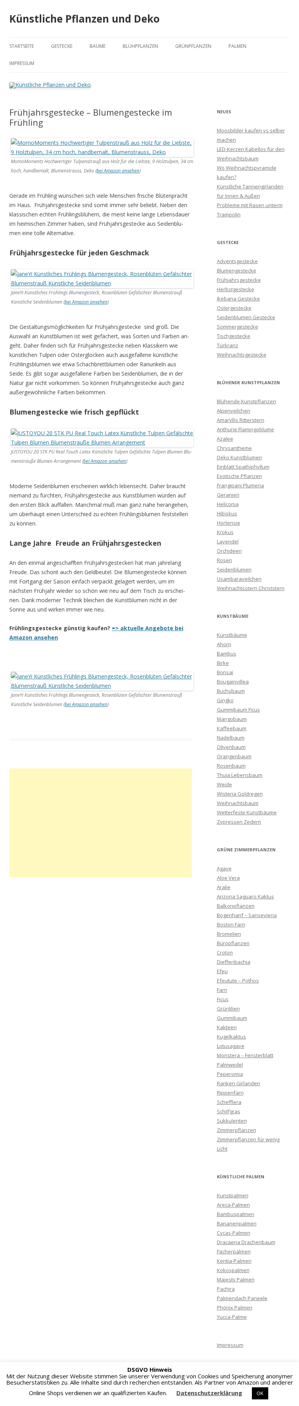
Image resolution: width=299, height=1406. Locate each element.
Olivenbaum (231, 746)
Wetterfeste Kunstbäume (247, 812)
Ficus (223, 999)
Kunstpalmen (232, 1195)
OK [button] (260, 1393)
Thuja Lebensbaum (239, 775)
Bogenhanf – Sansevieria (247, 915)
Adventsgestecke (237, 261)
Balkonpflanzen (236, 905)
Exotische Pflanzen (239, 476)
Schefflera (229, 1101)
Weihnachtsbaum (238, 803)
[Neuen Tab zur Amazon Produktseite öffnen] (102, 152)
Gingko (225, 700)
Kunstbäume (232, 634)
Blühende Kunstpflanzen (246, 401)
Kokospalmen (233, 1270)
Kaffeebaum (231, 728)
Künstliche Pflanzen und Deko (84, 19)
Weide (224, 784)
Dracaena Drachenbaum (246, 1242)
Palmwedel (230, 1064)
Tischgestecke (233, 335)
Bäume (98, 46)
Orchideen (229, 550)
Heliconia (228, 504)
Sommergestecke (237, 326)
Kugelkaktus (231, 1036)
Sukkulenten (232, 1120)
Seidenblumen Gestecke (246, 317)
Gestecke (61, 46)
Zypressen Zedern (239, 821)
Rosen (224, 560)
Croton (225, 952)
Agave (224, 868)
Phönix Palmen (234, 1307)
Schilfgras (228, 1111)
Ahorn (224, 644)
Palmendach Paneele (242, 1298)
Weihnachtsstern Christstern (251, 588)
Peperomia (230, 1073)
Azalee (225, 438)
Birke (223, 662)
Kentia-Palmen (234, 1260)
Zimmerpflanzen (236, 1130)
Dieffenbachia (233, 961)
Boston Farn (231, 924)
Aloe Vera (228, 877)
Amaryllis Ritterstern (240, 420)
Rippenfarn (230, 1092)
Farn (222, 989)
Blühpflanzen (140, 46)
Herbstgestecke (235, 289)
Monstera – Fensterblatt (245, 1055)
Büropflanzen (233, 943)
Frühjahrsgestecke (239, 279)
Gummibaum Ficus (238, 709)
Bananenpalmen (237, 1223)
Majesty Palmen (236, 1279)
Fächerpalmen (234, 1251)
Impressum (21, 63)
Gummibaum (232, 1017)
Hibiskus (227, 513)
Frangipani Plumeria (240, 485)
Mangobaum (232, 718)
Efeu (222, 971)
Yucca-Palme (232, 1316)
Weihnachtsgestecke (241, 354)
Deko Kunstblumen (239, 457)
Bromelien (229, 933)
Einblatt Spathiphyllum (243, 466)
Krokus (225, 532)
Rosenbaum (231, 765)
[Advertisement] (100, 822)
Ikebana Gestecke (238, 298)
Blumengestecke (236, 270)
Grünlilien (228, 1008)
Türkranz (227, 345)
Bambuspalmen (235, 1214)
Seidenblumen (234, 569)
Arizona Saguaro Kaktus (245, 896)
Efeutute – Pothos (238, 980)
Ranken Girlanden (238, 1083)
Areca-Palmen (233, 1204)
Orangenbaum (234, 756)
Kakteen (227, 1027)
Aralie (223, 887)
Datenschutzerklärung (209, 1393)
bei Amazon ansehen (118, 170)
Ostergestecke (234, 307)
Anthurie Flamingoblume (245, 429)
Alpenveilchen (233, 410)
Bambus (226, 653)
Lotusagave (230, 1045)
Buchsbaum (231, 690)
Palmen (237, 46)
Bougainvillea (233, 681)
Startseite (21, 46)
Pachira (226, 1288)
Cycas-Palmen (233, 1232)
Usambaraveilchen (239, 578)
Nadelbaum (230, 737)
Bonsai (225, 672)
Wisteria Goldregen (240, 793)
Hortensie (228, 522)
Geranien (228, 494)
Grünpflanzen (193, 46)
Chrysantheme (234, 448)
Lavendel (228, 541)
